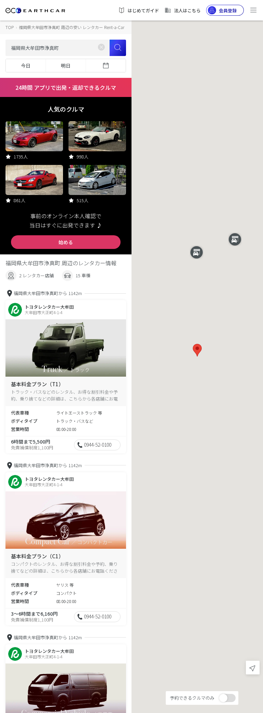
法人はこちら (187, 10)
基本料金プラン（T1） (37, 384)
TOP (9, 27)
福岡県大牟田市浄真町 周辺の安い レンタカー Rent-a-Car (71, 27)
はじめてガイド (143, 10)
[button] (197, 350)
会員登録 (228, 10)
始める (66, 242)
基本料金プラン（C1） (37, 556)
